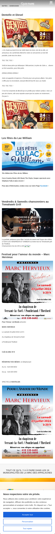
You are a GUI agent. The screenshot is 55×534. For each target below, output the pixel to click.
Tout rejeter (27, 528)
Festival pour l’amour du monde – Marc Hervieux (26, 256)
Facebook (43, 186)
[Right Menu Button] (51, 2)
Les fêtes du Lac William (17, 138)
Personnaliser (27, 522)
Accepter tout (27, 515)
